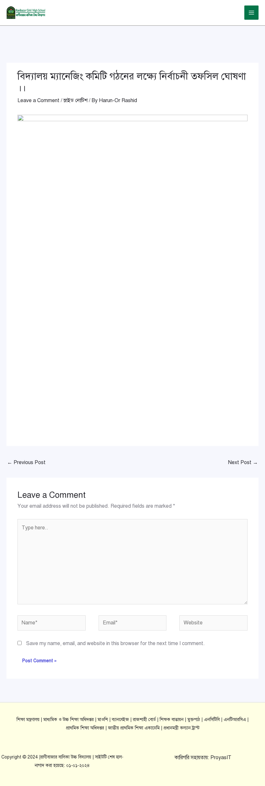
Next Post (243, 462)
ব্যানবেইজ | (122, 719)
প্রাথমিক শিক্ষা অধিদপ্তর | (87, 728)
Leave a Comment (38, 100)
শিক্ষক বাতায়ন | (173, 719)
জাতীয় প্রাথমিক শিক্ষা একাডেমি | (136, 728)
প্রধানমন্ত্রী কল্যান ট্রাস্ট (181, 728)
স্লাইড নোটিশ (75, 100)
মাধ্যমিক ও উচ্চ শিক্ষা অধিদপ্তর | (70, 719)
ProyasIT (220, 757)
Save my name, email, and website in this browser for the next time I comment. (115, 643)
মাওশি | (105, 719)
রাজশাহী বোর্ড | (146, 719)
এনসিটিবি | (214, 719)
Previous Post (26, 462)
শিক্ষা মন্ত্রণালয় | (29, 719)
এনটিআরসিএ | (236, 719)
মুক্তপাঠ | (195, 719)
